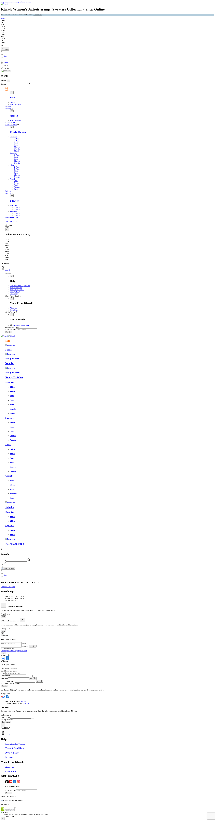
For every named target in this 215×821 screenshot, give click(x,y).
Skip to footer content (23, 2)
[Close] (8, 81)
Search (3, 84)
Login (3, 653)
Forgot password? (7, 651)
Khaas (12, 165)
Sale (6, 88)
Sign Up (4, 686)
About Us (13, 308)
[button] (107, 45)
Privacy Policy (15, 292)
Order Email (5, 717)
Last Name (5, 671)
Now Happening (11, 217)
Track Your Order (16, 288)
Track (3, 19)
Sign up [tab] (23, 701)
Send (3, 616)
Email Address (10, 330)
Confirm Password (8, 681)
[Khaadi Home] (4, 4)
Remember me (9, 649)
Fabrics (8, 191)
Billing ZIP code (7, 720)
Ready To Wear (10, 122)
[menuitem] (12, 102)
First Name (5, 669)
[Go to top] (3, 725)
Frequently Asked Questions (20, 286)
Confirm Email (6, 676)
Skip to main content (8, 2)
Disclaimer (13, 294)
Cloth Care (14, 310)
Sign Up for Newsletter (12, 684)
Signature (13, 153)
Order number (6, 715)
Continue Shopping (8, 587)
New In (8, 106)
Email (3, 614)
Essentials (13, 137)
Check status (6, 722)
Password (25, 646)
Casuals (12, 179)
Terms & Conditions (17, 290)
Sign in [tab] (26, 703)
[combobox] (16, 84)
